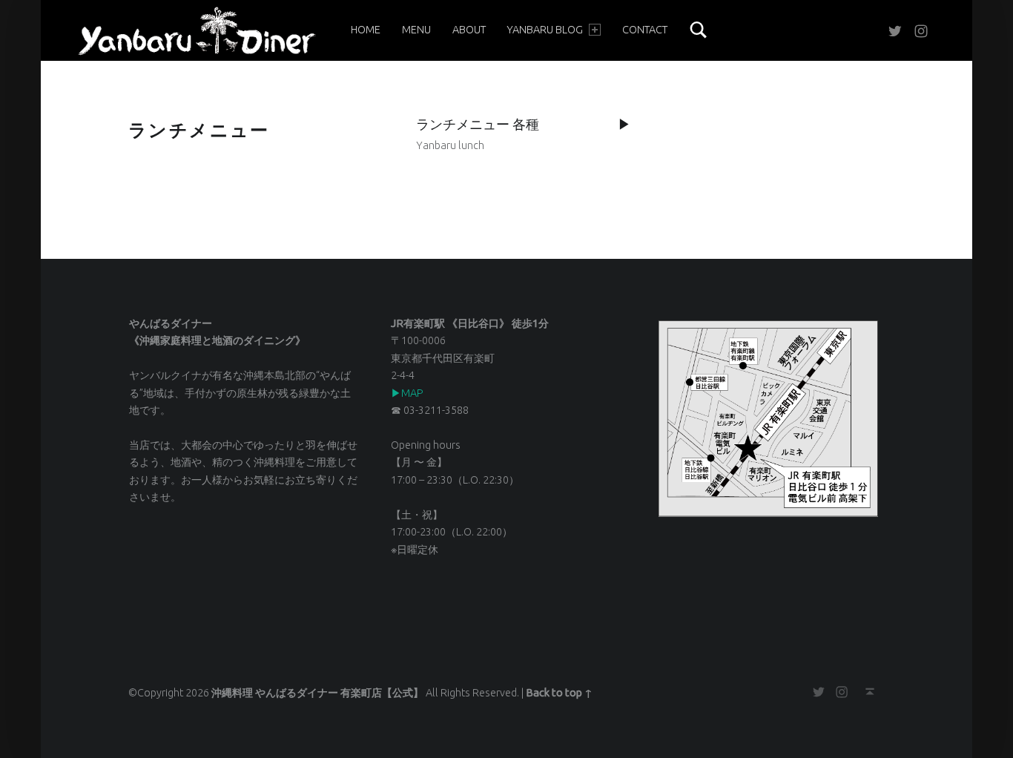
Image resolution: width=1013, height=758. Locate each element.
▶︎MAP (407, 393)
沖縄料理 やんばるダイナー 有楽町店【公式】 (317, 693)
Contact (644, 30)
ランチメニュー (199, 130)
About (469, 30)
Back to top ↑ (559, 693)
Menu (416, 30)
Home (365, 30)
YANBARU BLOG (544, 30)
